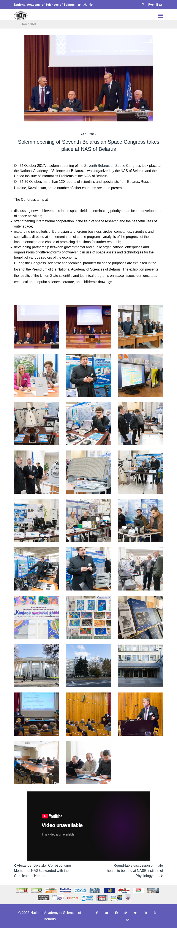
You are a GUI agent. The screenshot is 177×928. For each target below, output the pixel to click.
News (33, 23)
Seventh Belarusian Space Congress (112, 165)
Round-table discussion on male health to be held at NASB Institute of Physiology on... (135, 871)
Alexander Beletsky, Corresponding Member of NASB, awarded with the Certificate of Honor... (42, 871)
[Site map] (85, 4)
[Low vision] (91, 4)
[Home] (79, 4)
